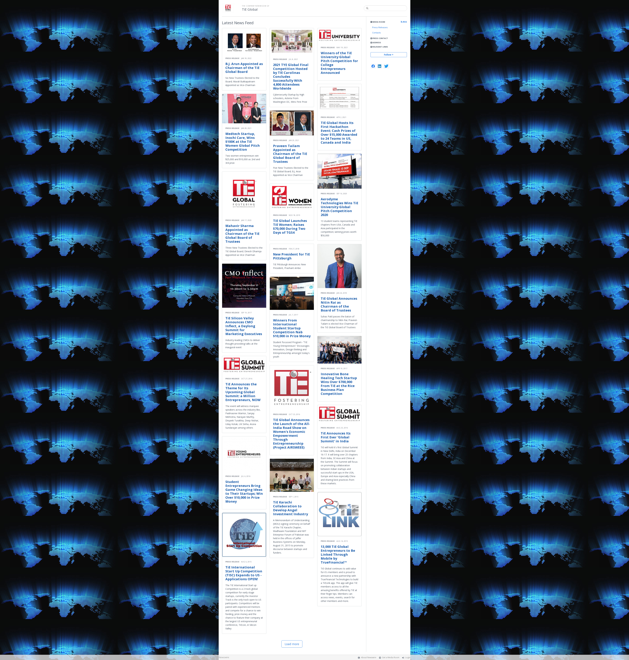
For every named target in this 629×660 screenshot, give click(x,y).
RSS (404, 22)
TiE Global (249, 9)
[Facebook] (373, 66)
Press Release (232, 58)
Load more (292, 644)
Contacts (376, 32)
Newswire (224, 657)
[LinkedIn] (379, 66)
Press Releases (380, 27)
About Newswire (368, 657)
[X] (386, 66)
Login (407, 657)
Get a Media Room (390, 657)
